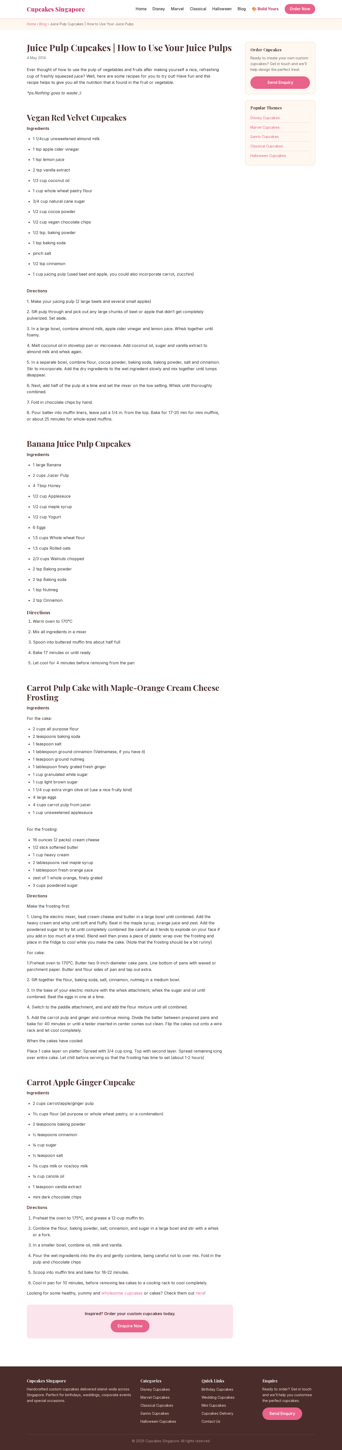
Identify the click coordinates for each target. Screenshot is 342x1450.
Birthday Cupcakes (217, 1389)
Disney (158, 9)
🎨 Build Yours (265, 9)
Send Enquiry (280, 82)
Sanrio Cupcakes (264, 136)
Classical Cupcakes (266, 146)
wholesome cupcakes (122, 1293)
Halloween (222, 9)
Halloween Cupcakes (268, 155)
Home (141, 9)
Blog (242, 9)
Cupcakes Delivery (217, 1413)
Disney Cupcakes (265, 118)
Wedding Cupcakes (218, 1397)
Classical (198, 9)
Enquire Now (130, 1325)
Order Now (300, 9)
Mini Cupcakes (214, 1405)
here (200, 1293)
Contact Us (211, 1421)
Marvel (177, 9)
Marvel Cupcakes (265, 127)
